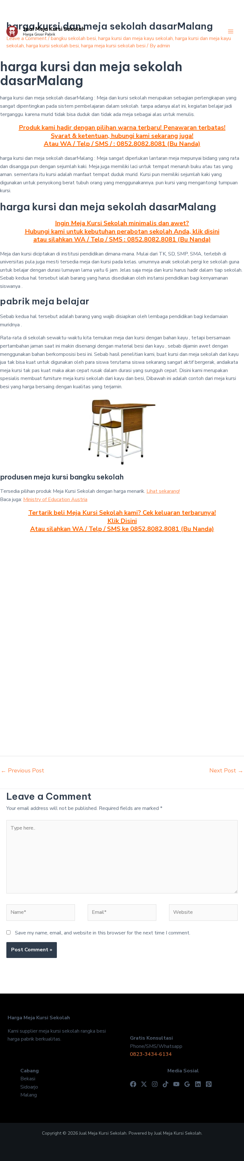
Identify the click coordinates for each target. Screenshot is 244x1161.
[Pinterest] (209, 1084)
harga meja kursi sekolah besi (113, 45)
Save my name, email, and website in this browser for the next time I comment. (102, 932)
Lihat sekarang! (163, 491)
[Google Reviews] (187, 1084)
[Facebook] (133, 1084)
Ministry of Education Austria (55, 499)
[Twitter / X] (144, 1084)
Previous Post (22, 770)
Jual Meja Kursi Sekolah (54, 28)
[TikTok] (165, 1084)
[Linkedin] (198, 1084)
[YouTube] (176, 1084)
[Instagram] (155, 1084)
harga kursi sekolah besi (52, 45)
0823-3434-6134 (151, 1054)
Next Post (226, 770)
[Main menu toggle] (231, 31)
